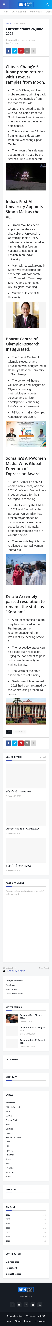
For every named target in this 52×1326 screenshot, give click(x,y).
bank (8, 1111)
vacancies (10, 1172)
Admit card (10, 985)
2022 (26, 1232)
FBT (43, 1316)
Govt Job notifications (15, 980)
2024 (26, 1223)
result (8, 1159)
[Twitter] (14, 51)
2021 (26, 1236)
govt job (9, 1128)
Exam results (11, 989)
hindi (8, 1141)
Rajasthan (10, 1154)
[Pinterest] (21, 51)
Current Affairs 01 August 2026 (32, 1041)
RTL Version (40, 1321)
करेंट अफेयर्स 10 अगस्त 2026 (18, 865)
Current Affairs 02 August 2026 (32, 1029)
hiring (8, 1146)
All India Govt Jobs (13, 1107)
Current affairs (19, 11)
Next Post (43, 968)
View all (43, 757)
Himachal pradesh (13, 1137)
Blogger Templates (27, 1316)
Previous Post (10, 968)
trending (9, 1167)
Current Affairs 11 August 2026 (23, 828)
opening (9, 1150)
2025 (26, 1219)
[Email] (27, 51)
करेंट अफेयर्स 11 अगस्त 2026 (18, 791)
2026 (26, 1215)
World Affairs (36, 11)
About (18, 1321)
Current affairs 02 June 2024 (31, 1016)
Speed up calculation (15, 993)
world (8, 1176)
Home (6, 11)
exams (8, 1124)
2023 (26, 1228)
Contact (27, 1321)
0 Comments (13, 43)
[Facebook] (8, 51)
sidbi (8, 1163)
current (9, 1115)
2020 (26, 1240)
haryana (9, 1133)
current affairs (19, 23)
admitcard (10, 1102)
